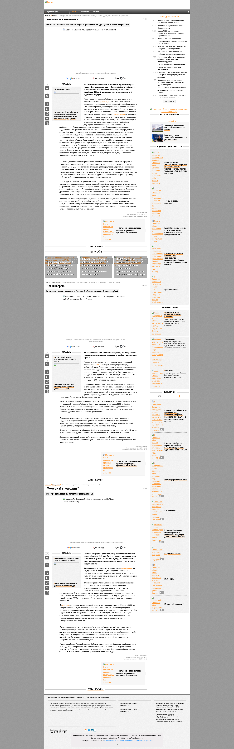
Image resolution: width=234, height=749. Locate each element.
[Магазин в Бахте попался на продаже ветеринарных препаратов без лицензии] (108, 230)
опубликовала (119, 114)
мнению (65, 605)
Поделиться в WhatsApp (47, 109)
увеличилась (126, 568)
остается (98, 364)
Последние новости (169, 16)
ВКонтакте (92, 730)
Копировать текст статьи (47, 123)
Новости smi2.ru (169, 121)
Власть (74, 11)
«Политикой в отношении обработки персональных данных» (128, 740)
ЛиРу (94, 730)
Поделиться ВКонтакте (47, 88)
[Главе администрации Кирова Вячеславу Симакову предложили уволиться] (157, 378)
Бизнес (96, 11)
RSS (86, 730)
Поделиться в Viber (47, 114)
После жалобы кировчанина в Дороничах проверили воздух (65, 584)
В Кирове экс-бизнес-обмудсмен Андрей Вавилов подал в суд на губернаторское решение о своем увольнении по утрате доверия (66, 115)
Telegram (89, 730)
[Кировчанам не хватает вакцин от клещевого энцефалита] (157, 553)
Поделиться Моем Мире (47, 96)
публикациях (105, 101)
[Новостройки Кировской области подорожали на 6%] (157, 604)
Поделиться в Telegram (47, 118)
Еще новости (169, 101)
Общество (85, 11)
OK (117, 744)
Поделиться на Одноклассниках (47, 104)
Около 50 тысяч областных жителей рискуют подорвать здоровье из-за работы (64, 386)
